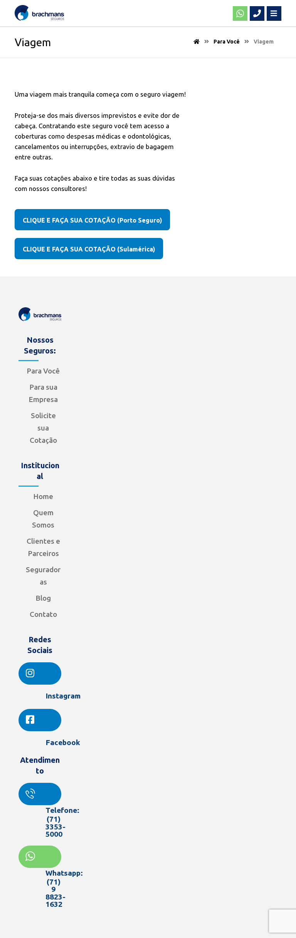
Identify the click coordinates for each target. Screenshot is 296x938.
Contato (43, 614)
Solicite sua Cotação (43, 427)
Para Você (43, 371)
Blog (43, 598)
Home (43, 496)
